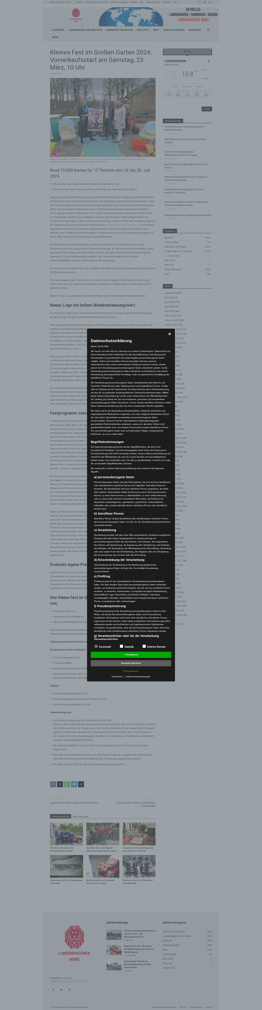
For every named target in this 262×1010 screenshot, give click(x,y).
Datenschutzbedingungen (138, 676)
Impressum (117, 676)
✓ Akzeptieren (131, 654)
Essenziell (105, 647)
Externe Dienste (156, 647)
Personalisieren (131, 671)
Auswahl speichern (131, 663)
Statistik (129, 647)
